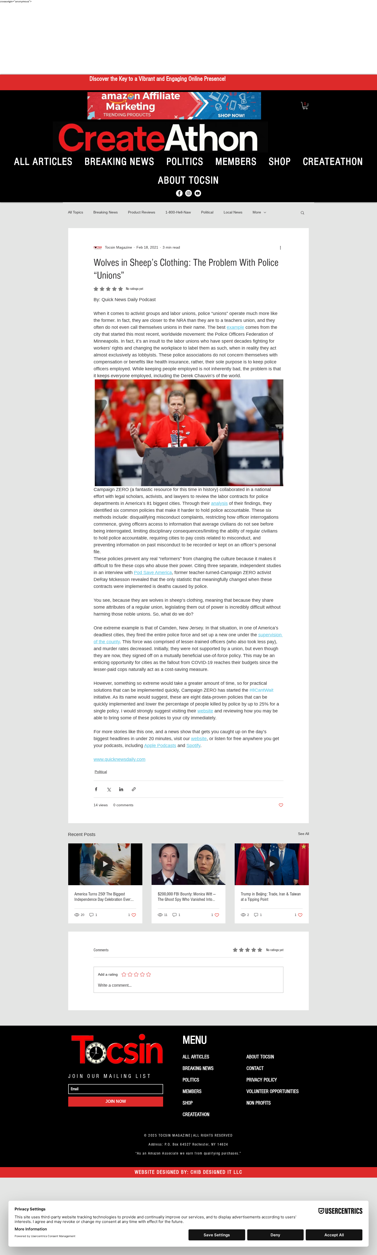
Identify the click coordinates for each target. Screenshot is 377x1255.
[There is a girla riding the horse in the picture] (105, 864)
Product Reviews (141, 212)
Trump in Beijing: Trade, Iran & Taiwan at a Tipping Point (271, 896)
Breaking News (105, 212)
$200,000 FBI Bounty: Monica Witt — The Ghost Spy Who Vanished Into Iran (187, 896)
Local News (233, 212)
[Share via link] (133, 789)
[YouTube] (197, 193)
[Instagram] (188, 193)
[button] (305, 105)
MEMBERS (192, 1091)
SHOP (188, 1103)
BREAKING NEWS (198, 1068)
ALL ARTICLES (196, 1057)
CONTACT (255, 1068)
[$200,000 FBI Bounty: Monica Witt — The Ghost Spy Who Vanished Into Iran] (189, 864)
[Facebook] (179, 193)
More (257, 212)
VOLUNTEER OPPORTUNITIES (272, 1091)
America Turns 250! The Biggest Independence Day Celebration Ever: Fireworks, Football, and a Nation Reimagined (102, 896)
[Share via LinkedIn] (121, 789)
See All (303, 834)
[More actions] (280, 247)
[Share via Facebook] (96, 789)
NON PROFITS (258, 1103)
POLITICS (191, 1080)
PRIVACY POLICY (261, 1080)
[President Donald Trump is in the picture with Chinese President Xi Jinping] (272, 864)
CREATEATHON (196, 1114)
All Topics (75, 212)
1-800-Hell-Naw (178, 212)
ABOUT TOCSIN (260, 1057)
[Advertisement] (188, 39)
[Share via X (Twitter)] (108, 789)
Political (207, 212)
